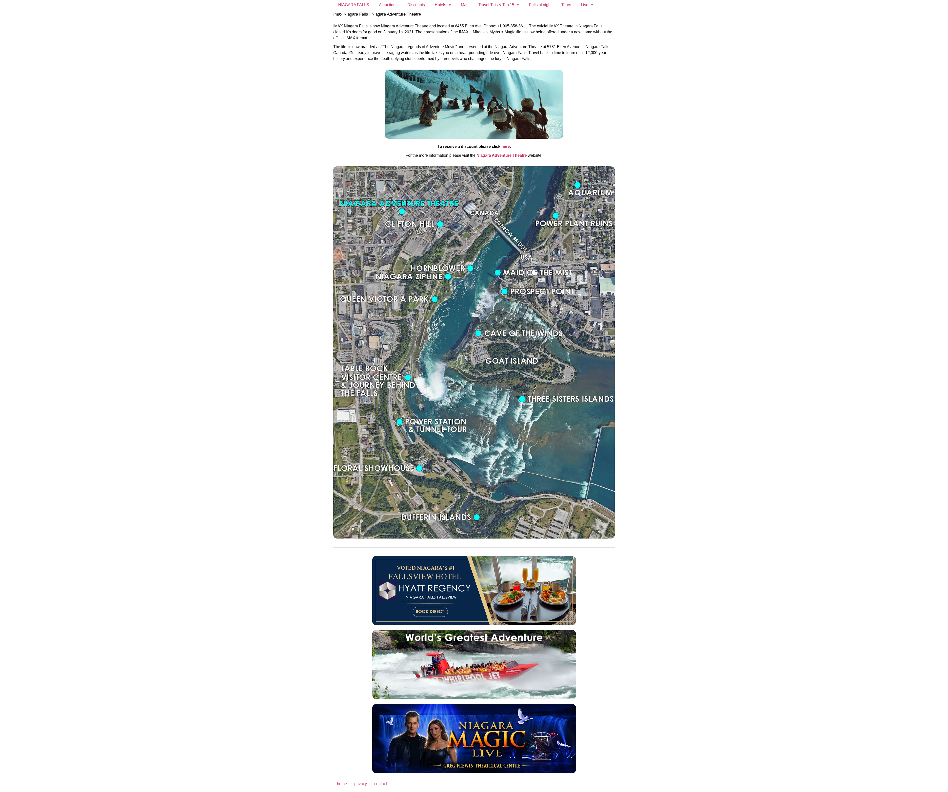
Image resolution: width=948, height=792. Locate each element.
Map (465, 5)
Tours (566, 5)
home (342, 784)
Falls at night (540, 5)
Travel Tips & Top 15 (496, 5)
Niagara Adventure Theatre (501, 155)
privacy (360, 784)
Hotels (440, 5)
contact (380, 784)
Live (584, 5)
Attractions (388, 5)
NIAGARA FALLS (353, 5)
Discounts (416, 5)
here (505, 146)
